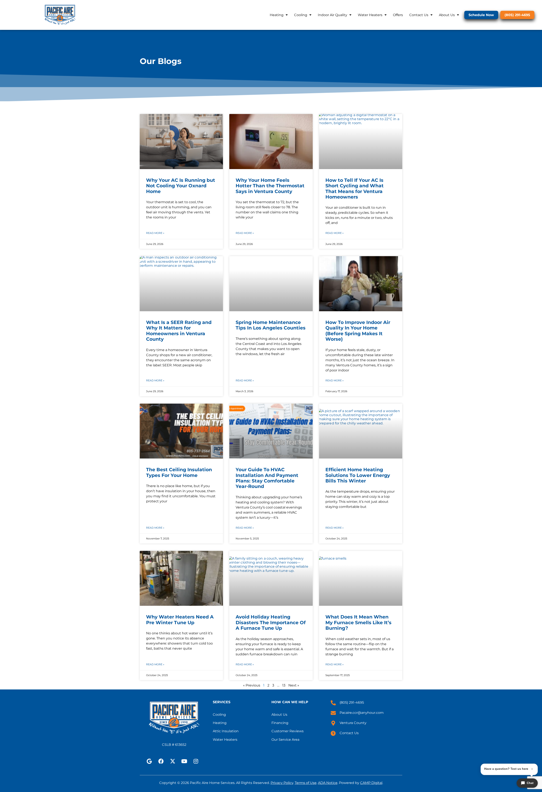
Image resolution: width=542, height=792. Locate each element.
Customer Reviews (287, 731)
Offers (398, 15)
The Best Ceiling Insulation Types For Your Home (179, 472)
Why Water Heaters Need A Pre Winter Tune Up (180, 619)
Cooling (300, 15)
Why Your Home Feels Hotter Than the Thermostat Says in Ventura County (270, 185)
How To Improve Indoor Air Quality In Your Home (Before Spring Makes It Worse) (357, 331)
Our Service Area (285, 740)
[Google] (149, 761)
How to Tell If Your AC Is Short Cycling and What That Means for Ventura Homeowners (354, 188)
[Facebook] (161, 761)
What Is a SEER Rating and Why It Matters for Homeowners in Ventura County (179, 331)
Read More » (155, 233)
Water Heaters (370, 15)
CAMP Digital (371, 783)
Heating (276, 15)
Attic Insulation (226, 731)
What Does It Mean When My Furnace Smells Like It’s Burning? (358, 622)
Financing (279, 723)
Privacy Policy (282, 783)
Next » (293, 685)
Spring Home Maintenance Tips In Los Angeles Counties (271, 325)
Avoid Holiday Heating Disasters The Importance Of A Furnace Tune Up (271, 622)
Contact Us (418, 15)
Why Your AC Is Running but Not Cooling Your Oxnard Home (180, 185)
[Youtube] (184, 761)
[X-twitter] (172, 761)
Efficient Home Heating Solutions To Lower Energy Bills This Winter (357, 475)
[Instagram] (196, 761)
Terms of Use (306, 783)
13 (283, 685)
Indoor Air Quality (332, 15)
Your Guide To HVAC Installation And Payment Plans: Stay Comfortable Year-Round (267, 478)
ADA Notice (327, 783)
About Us (447, 15)
